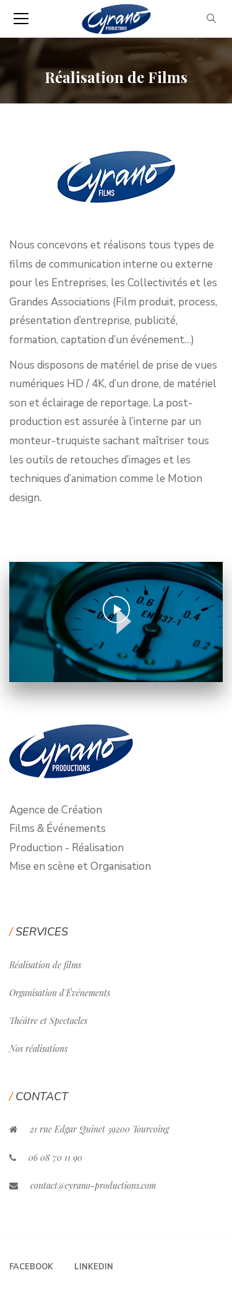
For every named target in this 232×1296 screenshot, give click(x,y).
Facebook (31, 1266)
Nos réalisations (38, 1048)
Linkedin (93, 1266)
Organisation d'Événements (59, 993)
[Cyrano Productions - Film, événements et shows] (116, 18)
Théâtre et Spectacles (48, 1021)
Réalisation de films (45, 965)
